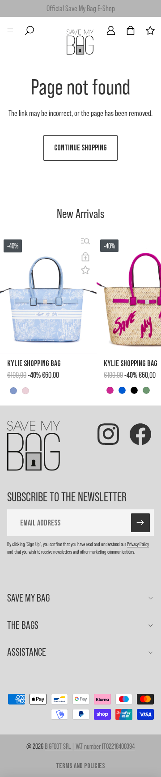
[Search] (29, 30)
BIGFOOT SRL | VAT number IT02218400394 (90, 746)
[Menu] (10, 30)
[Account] (111, 30)
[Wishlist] (150, 30)
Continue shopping (80, 148)
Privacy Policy (138, 544)
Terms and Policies (80, 766)
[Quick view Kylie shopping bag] (85, 241)
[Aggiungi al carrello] (85, 257)
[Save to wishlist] (85, 270)
